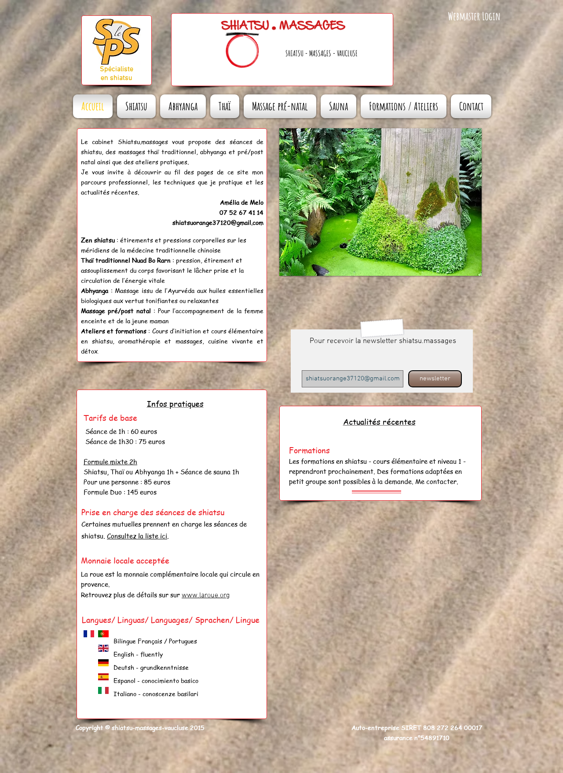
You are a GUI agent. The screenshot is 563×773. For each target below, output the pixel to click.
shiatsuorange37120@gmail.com (217, 222)
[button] (380, 202)
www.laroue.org (206, 595)
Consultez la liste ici (137, 535)
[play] (463, 268)
